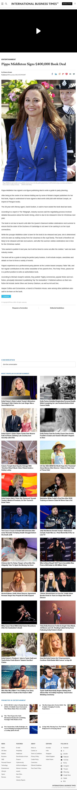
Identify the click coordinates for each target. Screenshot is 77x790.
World (3, 747)
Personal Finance (6, 762)
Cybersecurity (20, 762)
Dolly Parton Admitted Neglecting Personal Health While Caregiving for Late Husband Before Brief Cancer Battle (57, 403)
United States (49, 759)
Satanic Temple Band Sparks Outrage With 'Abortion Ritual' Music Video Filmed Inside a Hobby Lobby (17, 468)
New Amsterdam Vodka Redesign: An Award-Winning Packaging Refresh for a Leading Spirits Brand (16, 728)
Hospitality (19, 750)
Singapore (48, 753)
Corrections (34, 762)
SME (2, 759)
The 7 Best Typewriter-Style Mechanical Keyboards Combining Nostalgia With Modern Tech (15, 717)
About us (33, 747)
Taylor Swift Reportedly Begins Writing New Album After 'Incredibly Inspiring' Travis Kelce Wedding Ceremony (56, 692)
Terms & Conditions (36, 753)
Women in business (21, 768)
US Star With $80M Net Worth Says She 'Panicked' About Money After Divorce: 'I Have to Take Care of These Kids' (58, 468)
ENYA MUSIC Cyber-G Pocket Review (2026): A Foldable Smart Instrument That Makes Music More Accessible (16, 706)
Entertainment (5, 768)
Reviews (3, 777)
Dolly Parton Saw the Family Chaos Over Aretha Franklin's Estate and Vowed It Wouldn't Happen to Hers (57, 435)
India (47, 750)
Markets (3, 753)
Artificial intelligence (21, 765)
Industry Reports (20, 780)
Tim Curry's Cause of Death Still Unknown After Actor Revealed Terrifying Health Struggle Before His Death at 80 (18, 533)
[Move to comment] (74, 74)
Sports (3, 774)
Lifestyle (3, 771)
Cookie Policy (35, 759)
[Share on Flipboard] (63, 74)
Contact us (34, 750)
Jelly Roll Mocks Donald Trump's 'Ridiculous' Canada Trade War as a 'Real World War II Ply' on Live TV (57, 533)
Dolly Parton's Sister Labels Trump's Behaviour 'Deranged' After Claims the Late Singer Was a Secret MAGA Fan (18, 403)
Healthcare (19, 753)
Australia (48, 747)
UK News (3, 750)
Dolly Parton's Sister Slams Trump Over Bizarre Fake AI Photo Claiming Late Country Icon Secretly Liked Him (18, 435)
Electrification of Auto (22, 756)
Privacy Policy (35, 756)
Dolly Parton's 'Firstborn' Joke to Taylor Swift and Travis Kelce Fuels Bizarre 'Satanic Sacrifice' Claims (19, 660)
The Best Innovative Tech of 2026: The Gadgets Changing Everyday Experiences (54, 706)
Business (3, 756)
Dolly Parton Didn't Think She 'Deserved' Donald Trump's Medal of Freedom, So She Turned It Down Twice (18, 500)
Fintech (18, 777)
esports (18, 771)
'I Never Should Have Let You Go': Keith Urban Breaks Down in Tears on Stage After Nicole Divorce (56, 595)
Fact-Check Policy (36, 768)
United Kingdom (50, 756)
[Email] (70, 74)
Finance (18, 759)
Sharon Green (7, 72)
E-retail (18, 747)
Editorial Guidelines (57, 308)
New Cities (19, 774)
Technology (4, 765)
